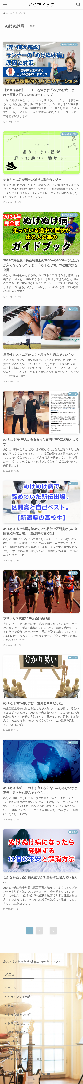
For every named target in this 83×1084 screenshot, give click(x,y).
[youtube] (48, 1074)
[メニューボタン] (4, 4)
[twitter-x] (34, 1074)
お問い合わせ (16, 1023)
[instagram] (39, 1074)
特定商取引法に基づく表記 (25, 1058)
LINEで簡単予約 (18, 1032)
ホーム (12, 987)
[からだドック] (41, 4)
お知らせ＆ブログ (19, 1014)
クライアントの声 (19, 996)
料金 (11, 1005)
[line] (44, 1074)
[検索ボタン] (78, 4)
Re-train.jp (14, 1050)
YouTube (13, 1041)
